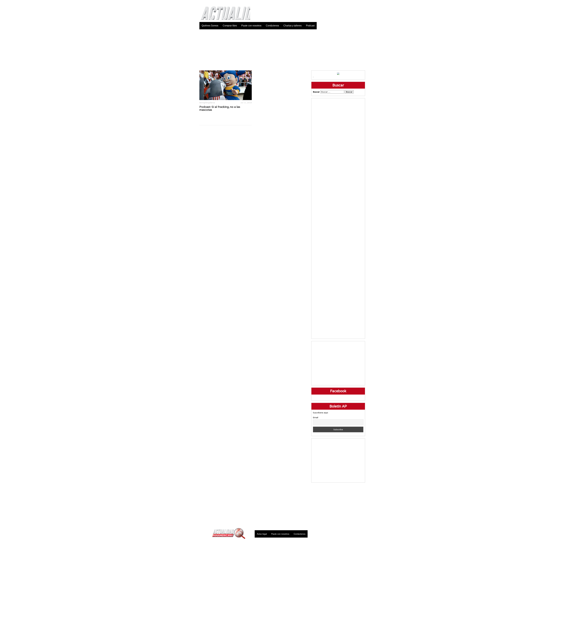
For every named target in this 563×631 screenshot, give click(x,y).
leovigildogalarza (207, 102)
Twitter (348, 3)
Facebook (341, 3)
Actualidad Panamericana (224, 11)
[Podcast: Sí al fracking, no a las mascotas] (225, 85)
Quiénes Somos (210, 25)
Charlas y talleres (292, 25)
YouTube (363, 3)
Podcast (310, 25)
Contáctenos (272, 25)
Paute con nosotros (251, 25)
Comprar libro (230, 25)
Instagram (355, 3)
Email (315, 417)
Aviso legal (262, 534)
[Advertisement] (281, 49)
